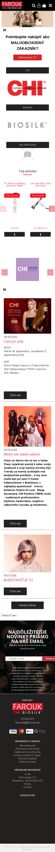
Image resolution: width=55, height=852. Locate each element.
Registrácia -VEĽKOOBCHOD (27, 780)
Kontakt (27, 787)
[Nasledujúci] (52, 209)
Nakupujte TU (27, 57)
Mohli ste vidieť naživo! (22, 454)
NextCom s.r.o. (27, 849)
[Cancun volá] (27, 315)
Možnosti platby (27, 761)
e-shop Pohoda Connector (38, 847)
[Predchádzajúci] (3, 209)
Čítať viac (15, 395)
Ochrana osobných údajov (27, 755)
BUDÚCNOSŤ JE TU (18, 579)
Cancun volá (13, 341)
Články (27, 784)
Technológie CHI (27, 777)
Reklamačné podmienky (28, 752)
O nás (27, 774)
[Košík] (44, 5)
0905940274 (27, 719)
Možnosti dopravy (27, 758)
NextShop (22, 847)
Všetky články (27, 605)
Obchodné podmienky (28, 748)
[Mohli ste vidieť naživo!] (27, 426)
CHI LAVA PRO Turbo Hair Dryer (40, 184)
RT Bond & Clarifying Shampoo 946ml (14, 184)
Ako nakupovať (28, 745)
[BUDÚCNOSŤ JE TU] (27, 553)
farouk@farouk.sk (27, 722)
